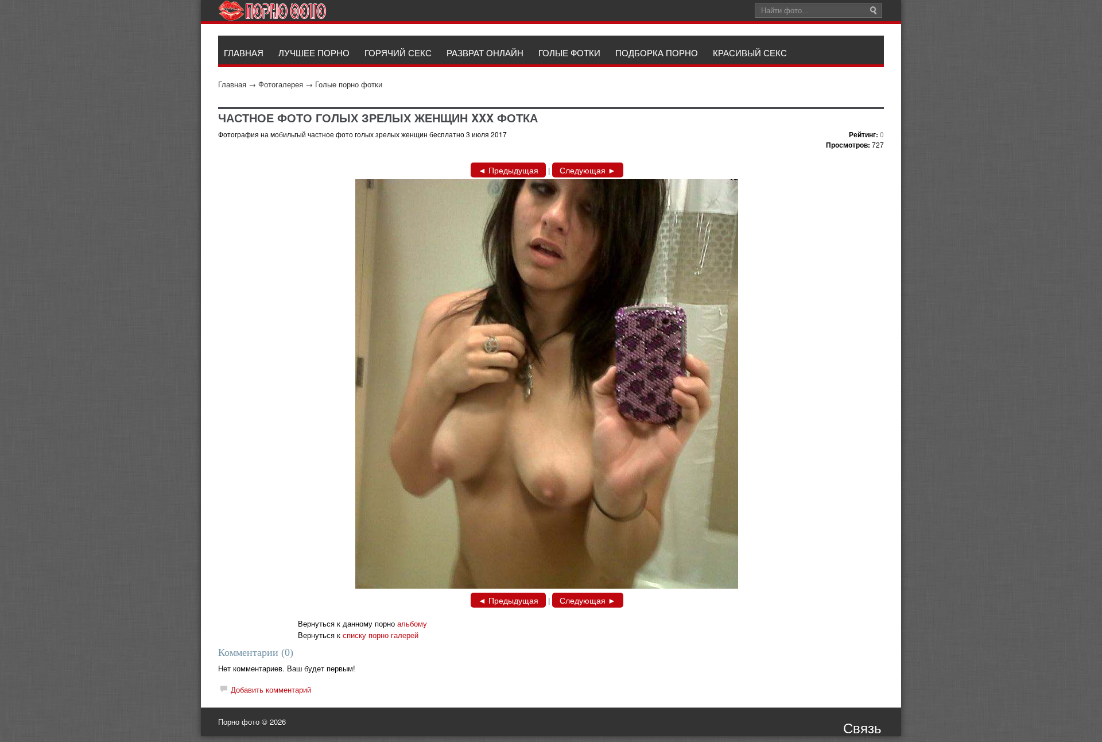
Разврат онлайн (485, 53)
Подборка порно (656, 53)
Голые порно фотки (348, 84)
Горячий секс (398, 53)
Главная (232, 84)
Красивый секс (750, 53)
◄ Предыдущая (508, 170)
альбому (412, 623)
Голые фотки (569, 53)
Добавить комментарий (271, 689)
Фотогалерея (280, 84)
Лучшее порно (314, 53)
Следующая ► (588, 170)
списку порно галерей (380, 634)
